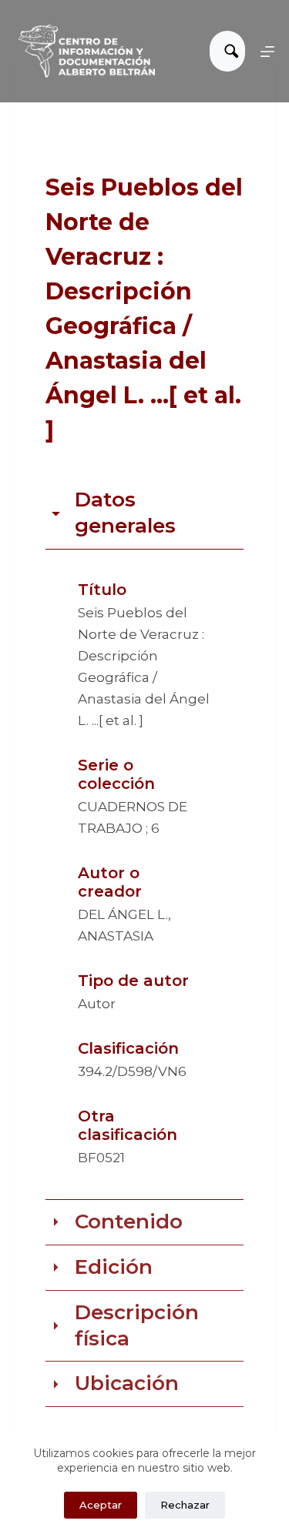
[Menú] (267, 51)
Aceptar (100, 1505)
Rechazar (185, 1505)
